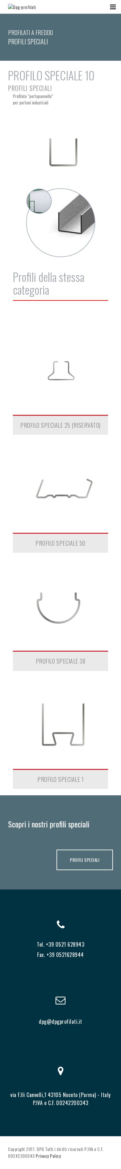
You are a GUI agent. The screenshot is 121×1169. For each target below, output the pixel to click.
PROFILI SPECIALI (84, 860)
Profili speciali (30, 88)
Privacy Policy (48, 1156)
